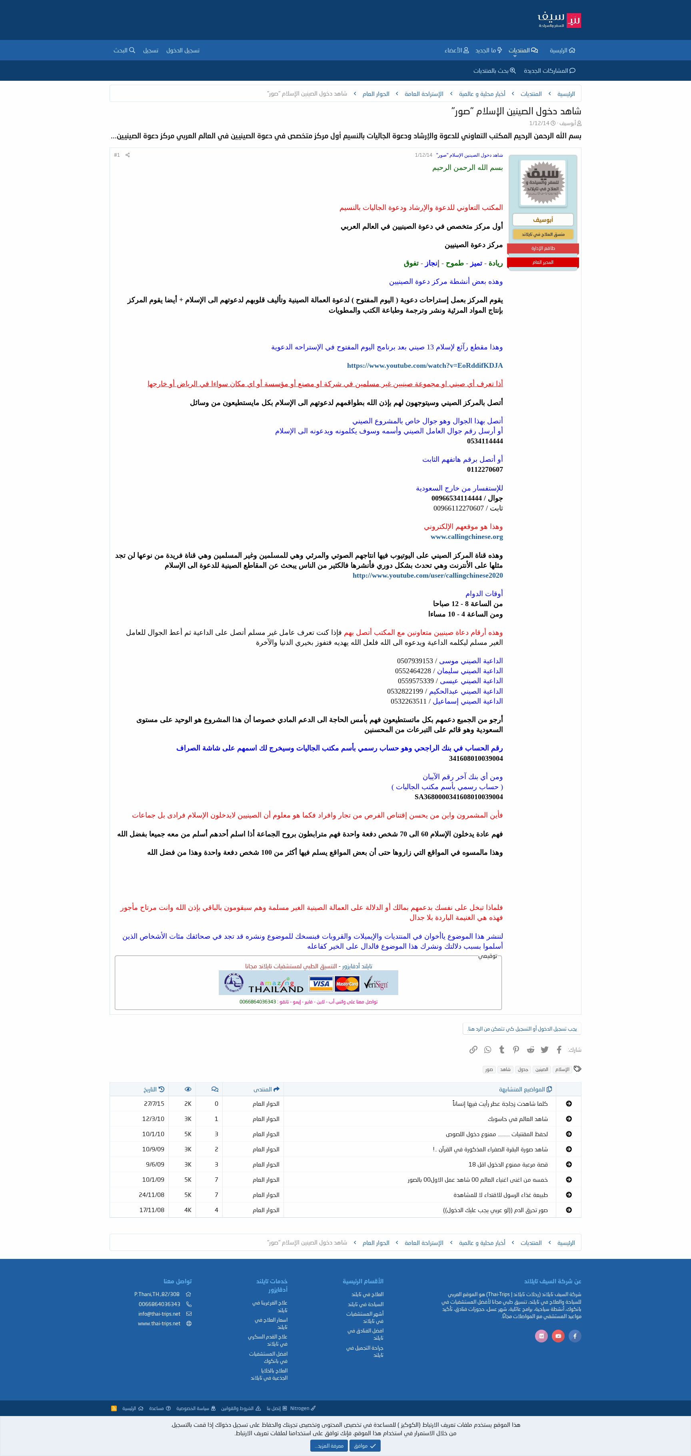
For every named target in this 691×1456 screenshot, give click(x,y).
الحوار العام (266, 1103)
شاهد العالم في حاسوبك (518, 1118)
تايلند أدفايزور (357, 965)
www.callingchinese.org (467, 537)
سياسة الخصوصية (192, 1408)
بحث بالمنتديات (491, 70)
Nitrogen (300, 1408)
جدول (523, 1069)
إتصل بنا (274, 1408)
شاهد (505, 1069)
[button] (514, 56)
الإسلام (562, 1069)
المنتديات (519, 50)
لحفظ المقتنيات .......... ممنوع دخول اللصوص (497, 1133)
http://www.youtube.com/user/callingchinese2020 (428, 575)
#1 (117, 155)
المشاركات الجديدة (546, 70)
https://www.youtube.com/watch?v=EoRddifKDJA (425, 365)
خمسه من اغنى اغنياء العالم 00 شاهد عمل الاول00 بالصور (478, 1179)
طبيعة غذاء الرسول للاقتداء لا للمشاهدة (500, 1194)
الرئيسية (558, 50)
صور (489, 1069)
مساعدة (156, 1408)
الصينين (541, 1069)
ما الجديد (485, 50)
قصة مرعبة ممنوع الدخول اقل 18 (508, 1164)
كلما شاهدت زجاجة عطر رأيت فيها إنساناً (500, 1103)
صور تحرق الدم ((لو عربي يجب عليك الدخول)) (495, 1209)
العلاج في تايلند (367, 1294)
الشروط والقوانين (237, 1408)
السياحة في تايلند (365, 1304)
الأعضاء (453, 50)
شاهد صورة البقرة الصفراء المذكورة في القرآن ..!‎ (490, 1149)
